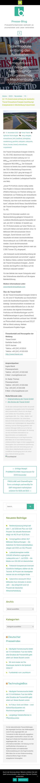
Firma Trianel (25, 133)
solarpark (22, 141)
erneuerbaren (7, 138)
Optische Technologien (10, 135)
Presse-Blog (19, 21)
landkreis (19, 138)
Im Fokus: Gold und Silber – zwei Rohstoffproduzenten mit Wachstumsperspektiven (20, 708)
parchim (15, 141)
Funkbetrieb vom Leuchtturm (20, 673)
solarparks (29, 141)
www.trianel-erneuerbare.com (14, 287)
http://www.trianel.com (14, 354)
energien (28, 135)
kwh (14, 138)
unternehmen (22, 144)
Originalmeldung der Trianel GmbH (21, 399)
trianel (15, 144)
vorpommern (7, 147)
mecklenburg (7, 141)
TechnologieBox (17, 683)
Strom (5, 144)
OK (15, 780)
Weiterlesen (23, 780)
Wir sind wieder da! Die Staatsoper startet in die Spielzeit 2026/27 (18, 665)
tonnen (10, 144)
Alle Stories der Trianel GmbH (19, 402)
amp (23, 135)
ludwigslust (26, 138)
